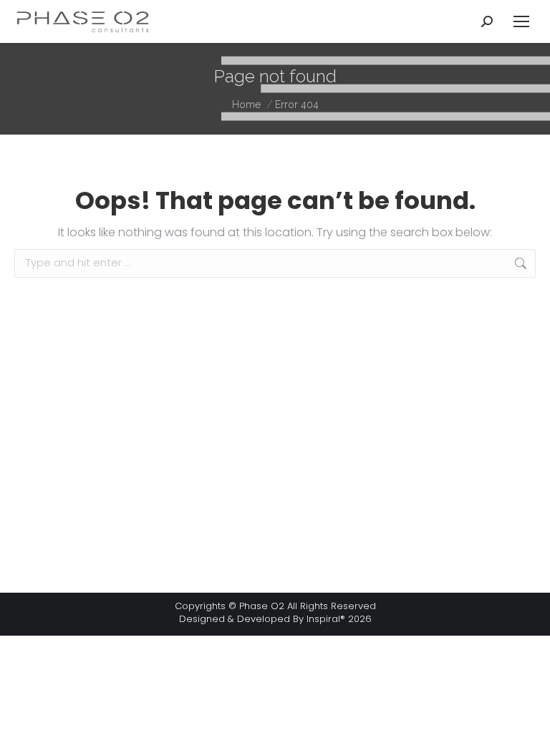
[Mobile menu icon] (521, 21)
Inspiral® (326, 619)
